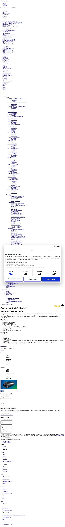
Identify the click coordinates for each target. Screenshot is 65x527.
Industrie (5, 67)
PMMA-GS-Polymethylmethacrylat (18, 215)
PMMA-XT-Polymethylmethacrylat (18, 217)
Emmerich (5, 4)
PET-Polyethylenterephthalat (16, 213)
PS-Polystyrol (13, 221)
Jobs (9, 300)
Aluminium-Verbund (7, 25)
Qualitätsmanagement (7, 80)
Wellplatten (5, 63)
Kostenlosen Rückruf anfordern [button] (7, 415)
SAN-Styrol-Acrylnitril (15, 227)
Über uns (5, 78)
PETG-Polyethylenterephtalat (16, 214)
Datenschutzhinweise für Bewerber (15, 301)
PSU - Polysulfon (6, 47)
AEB (4, 521)
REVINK (5, 76)
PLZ (1, 397)
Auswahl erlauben (32, 279)
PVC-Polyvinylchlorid (15, 201)
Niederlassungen (6, 13)
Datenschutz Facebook (7, 510)
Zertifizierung (11, 284)
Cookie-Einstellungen (7, 517)
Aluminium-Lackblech (7, 24)
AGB (4, 519)
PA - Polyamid (6, 29)
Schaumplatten (6, 59)
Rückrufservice (6, 74)
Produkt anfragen (4, 332)
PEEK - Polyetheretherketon (8, 34)
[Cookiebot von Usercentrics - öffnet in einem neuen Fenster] (54, 246)
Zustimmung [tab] (13, 250)
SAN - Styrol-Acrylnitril (8, 52)
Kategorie (5, 449)
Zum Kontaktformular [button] (5, 413)
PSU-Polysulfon (14, 222)
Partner (4, 83)
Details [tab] (32, 250)
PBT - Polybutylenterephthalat (9, 30)
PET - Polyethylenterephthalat (9, 39)
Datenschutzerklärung (59, 435)
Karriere (4, 84)
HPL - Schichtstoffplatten (8, 28)
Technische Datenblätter (13, 283)
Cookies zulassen (51, 279)
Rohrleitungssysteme (7, 68)
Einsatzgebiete (3, 333)
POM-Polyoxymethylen (15, 218)
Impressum (5, 506)
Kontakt (4, 85)
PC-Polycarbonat (14, 207)
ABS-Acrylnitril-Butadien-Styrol (17, 196)
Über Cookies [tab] (51, 250)
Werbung (5, 66)
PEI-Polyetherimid (14, 198)
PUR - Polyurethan (7, 49)
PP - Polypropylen (6, 42)
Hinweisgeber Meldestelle (8, 524)
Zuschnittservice (6, 71)
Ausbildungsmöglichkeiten (13, 298)
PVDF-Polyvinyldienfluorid (16, 226)
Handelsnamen (3, 346)
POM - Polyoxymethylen (8, 41)
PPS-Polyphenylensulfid (15, 220)
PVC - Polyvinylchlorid (8, 50)
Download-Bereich (7, 73)
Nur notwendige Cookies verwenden (13, 279)
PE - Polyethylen (6, 33)
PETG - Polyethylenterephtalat (9, 40)
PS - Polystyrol (6, 46)
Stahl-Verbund (6, 54)
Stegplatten (5, 60)
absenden (7, 436)
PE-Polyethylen (14, 209)
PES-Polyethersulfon (15, 212)
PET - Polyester (6, 38)
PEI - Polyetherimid (7, 35)
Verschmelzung (6, 82)
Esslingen (5, 5)
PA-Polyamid (13, 206)
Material (4, 446)
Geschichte (5, 79)
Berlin (4, 3)
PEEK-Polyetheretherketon (16, 210)
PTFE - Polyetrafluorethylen (8, 48)
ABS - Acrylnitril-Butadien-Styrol (10, 21)
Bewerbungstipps (11, 299)
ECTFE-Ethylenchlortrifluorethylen (18, 205)
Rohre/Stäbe (5, 58)
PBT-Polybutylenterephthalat (16, 197)
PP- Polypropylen (14, 199)
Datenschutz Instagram (7, 512)
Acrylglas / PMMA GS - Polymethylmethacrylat (12, 22)
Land (2, 396)
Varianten (2, 350)
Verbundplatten (6, 61)
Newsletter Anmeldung (7, 75)
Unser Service (6, 70)
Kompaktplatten (6, 57)
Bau (4, 65)
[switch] (25, 274)
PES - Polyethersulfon (7, 37)
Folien (4, 56)
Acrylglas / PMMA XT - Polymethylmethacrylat (12, 23)
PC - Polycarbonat (6, 31)
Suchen (14, 7)
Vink (7, 304)
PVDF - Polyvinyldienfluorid (9, 51)
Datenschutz (5, 508)
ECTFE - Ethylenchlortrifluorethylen (10, 26)
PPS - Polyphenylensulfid (8, 43)
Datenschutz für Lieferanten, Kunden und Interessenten (14, 515)
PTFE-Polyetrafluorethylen (16, 223)
